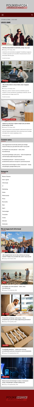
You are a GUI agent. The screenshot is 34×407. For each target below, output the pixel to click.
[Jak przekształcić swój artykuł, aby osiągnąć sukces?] (17, 72)
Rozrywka (5, 201)
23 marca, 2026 (12, 258)
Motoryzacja (5, 195)
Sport (3, 208)
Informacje (12, 119)
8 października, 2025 (13, 384)
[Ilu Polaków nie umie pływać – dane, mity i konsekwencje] (17, 274)
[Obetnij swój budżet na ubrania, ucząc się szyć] (17, 35)
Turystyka (5, 214)
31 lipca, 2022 (12, 49)
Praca (3, 198)
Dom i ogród (6, 119)
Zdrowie (4, 220)
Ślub (3, 205)
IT (2, 186)
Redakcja (5, 50)
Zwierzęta (5, 224)
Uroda (4, 217)
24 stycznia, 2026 (13, 290)
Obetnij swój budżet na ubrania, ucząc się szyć (16, 47)
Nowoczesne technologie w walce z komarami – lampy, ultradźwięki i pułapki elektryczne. (16, 165)
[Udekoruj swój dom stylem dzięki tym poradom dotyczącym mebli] (17, 111)
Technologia (5, 211)
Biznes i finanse (6, 176)
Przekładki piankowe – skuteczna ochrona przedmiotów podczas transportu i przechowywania (16, 160)
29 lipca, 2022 (12, 127)
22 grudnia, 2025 (12, 321)
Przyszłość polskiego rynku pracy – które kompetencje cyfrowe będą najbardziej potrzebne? (16, 155)
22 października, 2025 (14, 353)
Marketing (5, 80)
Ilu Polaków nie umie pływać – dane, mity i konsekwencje (13, 150)
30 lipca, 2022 (12, 88)
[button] (2, 15)
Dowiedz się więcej (6, 58)
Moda (4, 43)
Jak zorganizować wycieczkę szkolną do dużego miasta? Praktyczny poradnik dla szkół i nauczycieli (15, 145)
